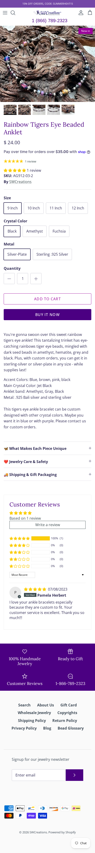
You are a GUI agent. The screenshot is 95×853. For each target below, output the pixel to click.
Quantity (12, 268)
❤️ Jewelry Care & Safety (26, 461)
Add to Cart (47, 298)
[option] (47, 64)
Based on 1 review (25, 518)
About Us (45, 705)
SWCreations (20, 181)
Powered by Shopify (62, 832)
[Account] (80, 13)
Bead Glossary (71, 728)
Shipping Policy (32, 720)
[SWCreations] (47, 12)
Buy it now (47, 314)
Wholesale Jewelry (34, 712)
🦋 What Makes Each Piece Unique (35, 448)
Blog (47, 728)
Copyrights (67, 712)
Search (24, 705)
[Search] (15, 13)
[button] (15, 170)
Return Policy (64, 720)
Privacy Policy (24, 728)
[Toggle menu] (5, 13)
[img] (35, 589)
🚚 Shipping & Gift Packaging (30, 474)
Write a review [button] (47, 524)
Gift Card (68, 705)
